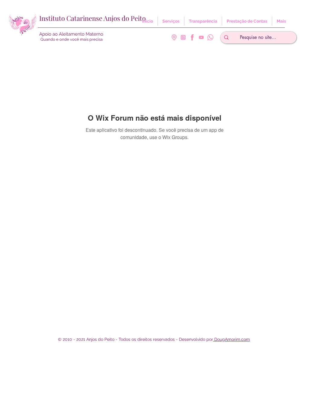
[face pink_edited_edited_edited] (192, 37)
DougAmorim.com (231, 339)
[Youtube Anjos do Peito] (201, 37)
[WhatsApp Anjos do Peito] (210, 37)
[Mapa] (174, 37)
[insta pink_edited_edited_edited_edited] (183, 37)
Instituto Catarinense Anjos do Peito (92, 18)
